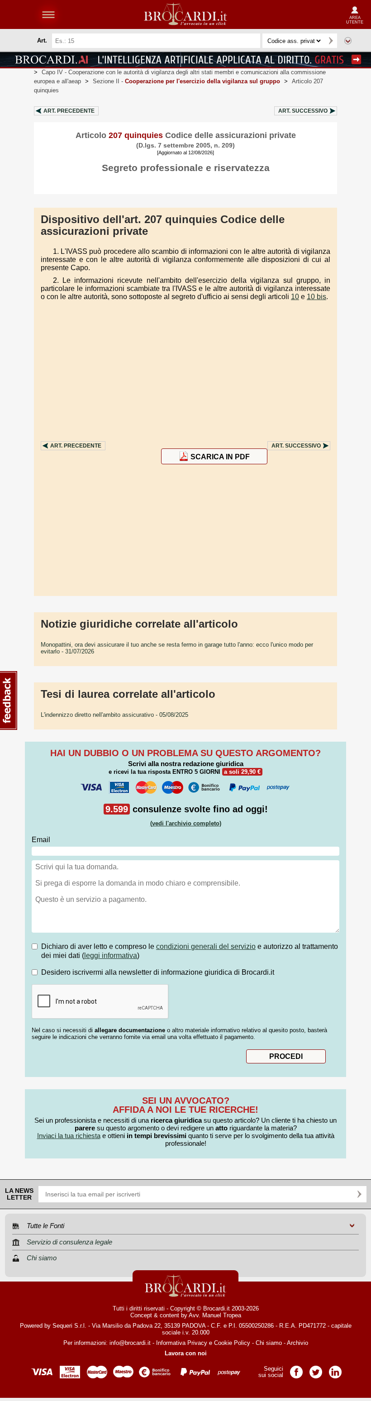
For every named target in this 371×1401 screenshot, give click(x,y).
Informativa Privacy (181, 1342)
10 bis (316, 296)
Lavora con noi (186, 1353)
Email (41, 839)
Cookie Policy (232, 1342)
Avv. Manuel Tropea (215, 1315)
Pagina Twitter (315, 1369)
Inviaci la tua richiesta (68, 1135)
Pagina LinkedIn (335, 1369)
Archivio (297, 1342)
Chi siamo (269, 1342)
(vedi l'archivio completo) (185, 823)
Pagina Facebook (296, 1369)
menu (48, 14)
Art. (69, 111)
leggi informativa (110, 955)
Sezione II (186, 81)
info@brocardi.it (130, 1342)
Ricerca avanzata (348, 40)
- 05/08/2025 (114, 714)
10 (295, 296)
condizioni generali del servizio (206, 946)
